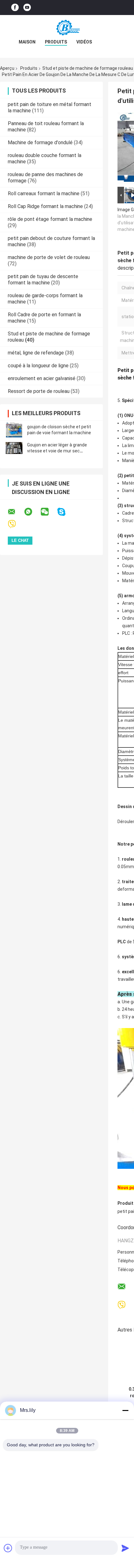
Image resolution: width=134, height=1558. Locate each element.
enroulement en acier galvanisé (41, 378)
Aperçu (7, 68)
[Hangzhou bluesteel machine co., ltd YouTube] (27, 8)
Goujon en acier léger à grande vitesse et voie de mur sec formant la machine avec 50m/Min (61, 450)
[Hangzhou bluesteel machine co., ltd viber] (16, 524)
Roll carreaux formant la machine (43, 193)
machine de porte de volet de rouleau (49, 257)
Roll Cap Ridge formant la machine (45, 206)
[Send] (125, 1548)
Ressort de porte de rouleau (38, 391)
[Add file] (8, 1548)
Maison (27, 41)
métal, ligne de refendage (36, 353)
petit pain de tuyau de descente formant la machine (43, 279)
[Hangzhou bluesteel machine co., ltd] (67, 27)
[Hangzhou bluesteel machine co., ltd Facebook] (15, 8)
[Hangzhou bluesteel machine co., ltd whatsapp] (32, 512)
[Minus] (125, 1410)
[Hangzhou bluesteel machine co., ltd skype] (65, 512)
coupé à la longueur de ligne (38, 366)
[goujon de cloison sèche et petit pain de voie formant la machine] (14, 429)
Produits (56, 41)
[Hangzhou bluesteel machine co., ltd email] (15, 512)
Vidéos (84, 41)
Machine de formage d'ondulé (40, 142)
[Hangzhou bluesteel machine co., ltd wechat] (48, 512)
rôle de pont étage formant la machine (50, 219)
